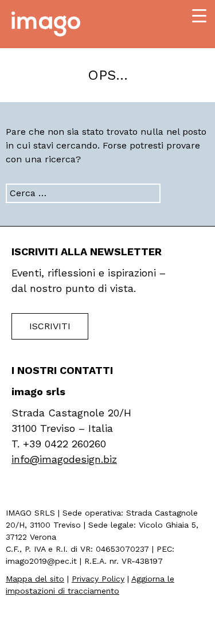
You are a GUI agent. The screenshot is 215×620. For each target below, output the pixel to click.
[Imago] (45, 23)
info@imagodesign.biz (64, 459)
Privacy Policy (98, 578)
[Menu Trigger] (199, 16)
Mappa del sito (35, 578)
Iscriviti (50, 326)
